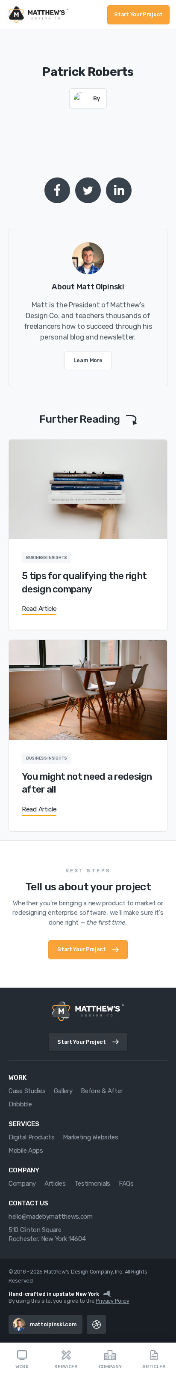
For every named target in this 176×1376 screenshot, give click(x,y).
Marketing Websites (90, 1137)
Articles (154, 1367)
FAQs (126, 1183)
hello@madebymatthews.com (51, 1216)
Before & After (102, 1091)
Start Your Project (138, 14)
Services (66, 1367)
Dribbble (20, 1104)
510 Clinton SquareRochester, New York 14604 (47, 1234)
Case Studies (27, 1091)
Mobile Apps (26, 1150)
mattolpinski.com (53, 1324)
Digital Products (31, 1137)
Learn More (87, 360)
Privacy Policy (112, 1301)
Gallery (63, 1091)
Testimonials (92, 1183)
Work (22, 1367)
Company (110, 1367)
